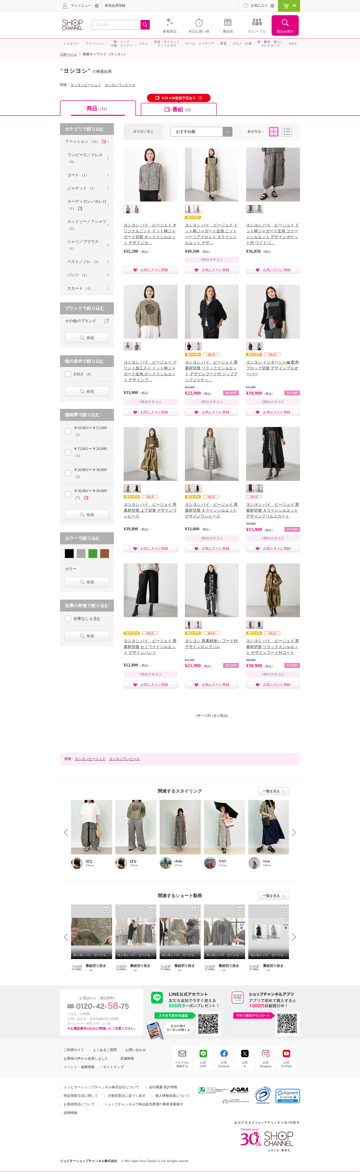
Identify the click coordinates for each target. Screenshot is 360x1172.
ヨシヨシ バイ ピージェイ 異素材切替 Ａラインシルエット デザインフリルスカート (272, 510)
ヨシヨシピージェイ (85, 85)
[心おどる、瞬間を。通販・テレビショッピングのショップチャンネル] (72, 24)
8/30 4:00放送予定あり (179, 98)
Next (292, 832)
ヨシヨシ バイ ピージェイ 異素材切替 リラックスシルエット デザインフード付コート (272, 647)
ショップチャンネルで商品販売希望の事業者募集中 (143, 1104)
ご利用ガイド (74, 1050)
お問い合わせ (135, 1050)
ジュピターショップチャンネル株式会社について (101, 1087)
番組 (182, 109)
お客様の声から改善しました (86, 1058)
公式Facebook (223, 1064)
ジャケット (81, 188)
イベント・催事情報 (79, 1067)
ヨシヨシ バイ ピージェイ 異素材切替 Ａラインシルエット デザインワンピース (211, 510)
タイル (274, 132)
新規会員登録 (115, 5)
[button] (288, 1096)
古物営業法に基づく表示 (126, 1096)
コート (78, 175)
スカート (80, 288)
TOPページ (68, 54)
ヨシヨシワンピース (120, 85)
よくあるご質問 (105, 1050)
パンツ (78, 275)
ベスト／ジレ (83, 262)
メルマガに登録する (182, 1064)
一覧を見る (271, 791)
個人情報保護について (172, 1096)
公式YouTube (286, 1064)
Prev (68, 832)
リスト (287, 132)
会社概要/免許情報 (163, 1087)
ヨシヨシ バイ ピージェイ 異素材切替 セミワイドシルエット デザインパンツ (150, 647)
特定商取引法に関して (81, 1096)
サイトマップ (113, 1067)
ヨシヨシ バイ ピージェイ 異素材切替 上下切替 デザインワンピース (150, 510)
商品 (98, 108)
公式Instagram (265, 1064)
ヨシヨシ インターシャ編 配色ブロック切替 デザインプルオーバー (272, 368)
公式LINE (203, 1064)
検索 (90, 338)
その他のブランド (80, 321)
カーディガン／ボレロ (87, 204)
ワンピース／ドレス (85, 158)
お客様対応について (79, 1104)
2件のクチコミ (273, 402)
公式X (245, 1064)
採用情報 (70, 1113)
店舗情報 (127, 1058)
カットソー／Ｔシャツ (87, 224)
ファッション (82, 141)
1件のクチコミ (212, 259)
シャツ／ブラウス (83, 244)
